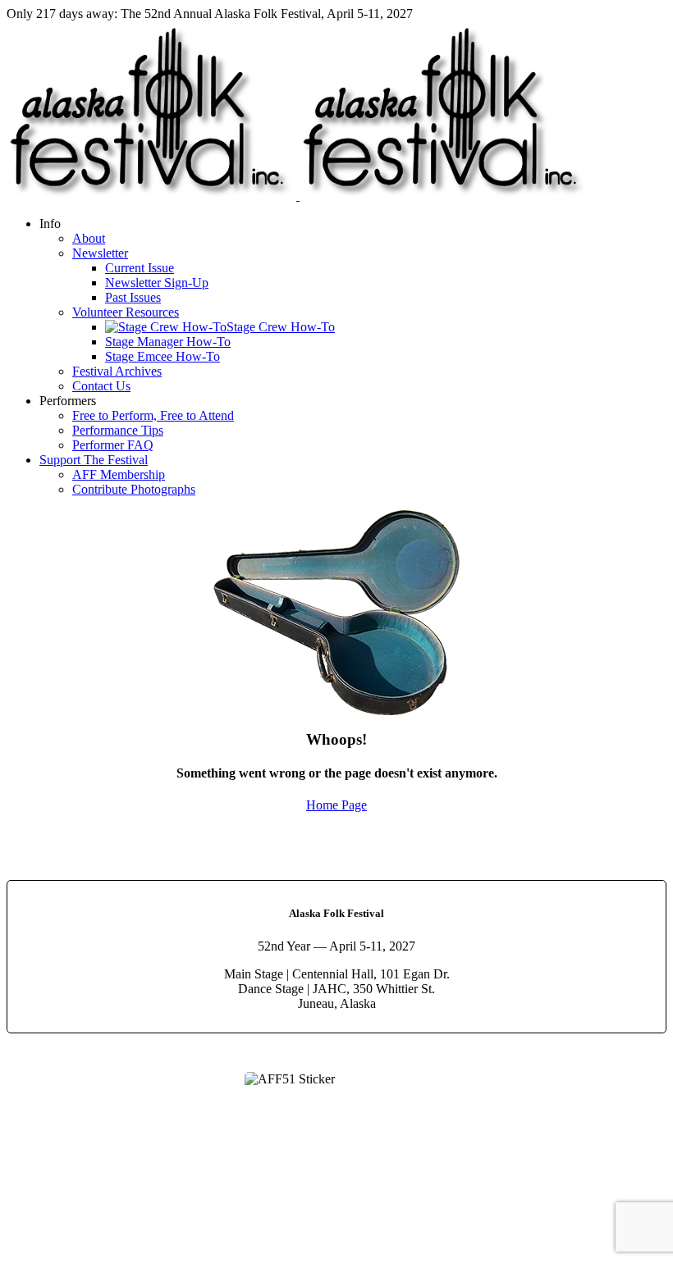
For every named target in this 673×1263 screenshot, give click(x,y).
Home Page (336, 805)
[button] (50, 223)
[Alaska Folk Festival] (298, 196)
